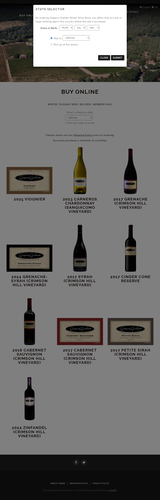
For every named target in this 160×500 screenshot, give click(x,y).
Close (104, 57)
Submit (117, 57)
